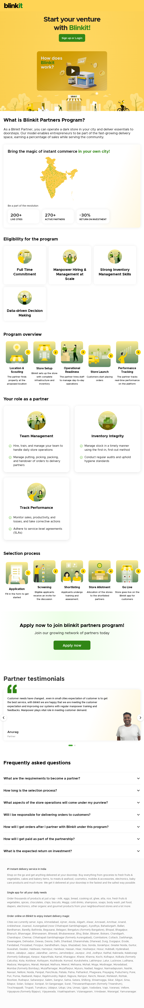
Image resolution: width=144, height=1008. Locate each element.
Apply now (72, 645)
